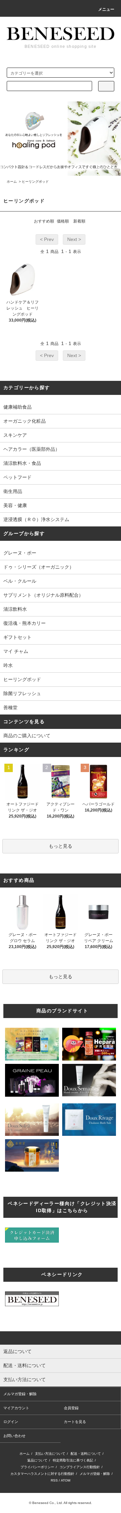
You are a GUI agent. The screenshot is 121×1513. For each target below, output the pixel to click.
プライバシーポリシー (37, 1467)
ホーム (12, 181)
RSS (54, 1480)
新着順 (79, 221)
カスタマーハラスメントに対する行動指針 (42, 1474)
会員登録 (71, 1408)
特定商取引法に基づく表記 (73, 1460)
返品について (37, 1460)
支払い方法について (50, 1453)
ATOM (65, 1480)
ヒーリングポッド (35, 181)
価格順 (63, 221)
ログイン (10, 1422)
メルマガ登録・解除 (20, 1394)
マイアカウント (16, 1408)
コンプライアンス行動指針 (79, 1467)
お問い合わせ (14, 1436)
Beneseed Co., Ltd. (48, 1503)
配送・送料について (86, 1453)
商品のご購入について (26, 735)
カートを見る (75, 1422)
